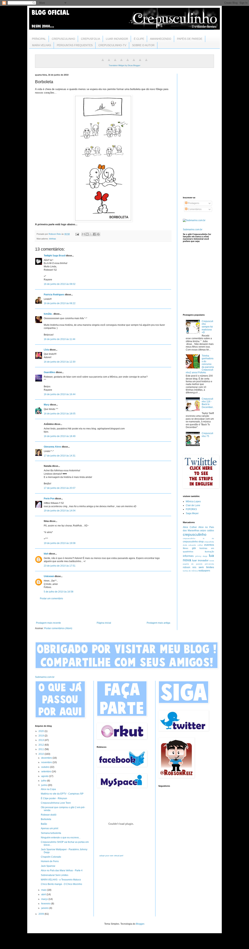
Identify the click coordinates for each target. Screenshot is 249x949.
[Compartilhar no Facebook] (94, 234)
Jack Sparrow (48, 866)
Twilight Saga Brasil (54, 255)
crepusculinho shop (193, 541)
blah (46, 553)
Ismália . (48, 314)
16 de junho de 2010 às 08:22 (59, 303)
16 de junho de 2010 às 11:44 (59, 339)
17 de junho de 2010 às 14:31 (59, 455)
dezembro (47, 758)
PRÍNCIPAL (39, 38)
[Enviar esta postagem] (77, 234)
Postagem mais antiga (158, 622)
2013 (42, 740)
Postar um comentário (51, 598)
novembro (47, 762)
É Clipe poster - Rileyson (54, 798)
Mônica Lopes (193, 501)
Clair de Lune (193, 505)
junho (44, 785)
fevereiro (46, 903)
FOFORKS (191, 509)
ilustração (209, 551)
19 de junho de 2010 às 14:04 (59, 510)
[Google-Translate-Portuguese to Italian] (121, 62)
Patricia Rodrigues (54, 294)
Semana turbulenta (51, 833)
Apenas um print (49, 828)
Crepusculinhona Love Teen (56, 803)
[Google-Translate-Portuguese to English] (134, 62)
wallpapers (204, 570)
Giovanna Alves (52, 446)
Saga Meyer (192, 513)
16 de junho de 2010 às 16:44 (59, 394)
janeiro (45, 908)
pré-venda (209, 564)
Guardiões (49, 372)
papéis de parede (193, 564)
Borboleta (46, 819)
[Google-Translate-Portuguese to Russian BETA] (140, 62)
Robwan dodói (48, 814)
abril (43, 894)
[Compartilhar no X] (91, 234)
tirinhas (52, 238)
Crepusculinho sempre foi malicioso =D (207, 327)
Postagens (193, 203)
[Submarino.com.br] (194, 220)
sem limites (206, 567)
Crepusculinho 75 (207, 434)
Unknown (49, 576)
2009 (42, 914)
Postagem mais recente (48, 622)
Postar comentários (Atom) (58, 628)
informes (188, 555)
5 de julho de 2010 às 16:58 (58, 591)
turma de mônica (190, 571)
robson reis (189, 567)
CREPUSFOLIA (90, 38)
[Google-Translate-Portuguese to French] (109, 62)
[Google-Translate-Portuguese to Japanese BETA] (127, 62)
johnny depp (201, 556)
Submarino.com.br (192, 229)
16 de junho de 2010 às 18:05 (59, 413)
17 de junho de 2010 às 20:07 (59, 488)
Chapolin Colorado (51, 856)
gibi (194, 548)
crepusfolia (209, 542)
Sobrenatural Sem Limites (54, 875)
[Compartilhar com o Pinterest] (98, 234)
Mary (46, 404)
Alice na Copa (48, 789)
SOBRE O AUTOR (143, 45)
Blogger (140, 924)
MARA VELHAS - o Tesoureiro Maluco (61, 879)
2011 (42, 749)
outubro (45, 767)
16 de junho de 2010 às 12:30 (59, 361)
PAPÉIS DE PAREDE (189, 38)
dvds (185, 545)
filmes (185, 548)
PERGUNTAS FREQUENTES (75, 45)
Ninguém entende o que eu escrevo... (61, 837)
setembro (46, 771)
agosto (45, 776)
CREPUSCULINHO (63, 38)
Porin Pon (49, 498)
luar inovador (200, 560)
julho (44, 780)
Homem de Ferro (50, 861)
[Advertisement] (103, 611)
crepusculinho (194, 534)
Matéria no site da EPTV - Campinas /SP (62, 793)
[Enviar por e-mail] (83, 234)
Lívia (46, 349)
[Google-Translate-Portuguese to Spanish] (146, 62)
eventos (209, 544)
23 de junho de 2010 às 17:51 (59, 565)
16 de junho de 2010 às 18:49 (59, 436)
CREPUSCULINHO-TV (112, 45)
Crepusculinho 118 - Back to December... (208, 404)
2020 (42, 731)
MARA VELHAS (41, 45)
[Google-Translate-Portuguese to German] (115, 62)
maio (44, 890)
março (44, 899)
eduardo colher (196, 545)
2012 (42, 744)
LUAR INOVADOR (117, 38)
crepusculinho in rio (198, 538)
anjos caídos (207, 530)
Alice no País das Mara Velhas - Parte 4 (61, 870)
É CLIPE (139, 38)
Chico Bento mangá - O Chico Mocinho (61, 884)
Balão (44, 824)
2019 (42, 735)
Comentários (194, 209)
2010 (42, 754)
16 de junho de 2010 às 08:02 (59, 284)
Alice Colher (190, 527)
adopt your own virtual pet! (111, 856)
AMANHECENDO (160, 38)
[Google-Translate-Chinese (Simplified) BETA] (103, 62)
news (211, 561)
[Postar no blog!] (87, 234)
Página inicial (104, 622)
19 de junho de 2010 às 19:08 (59, 543)
